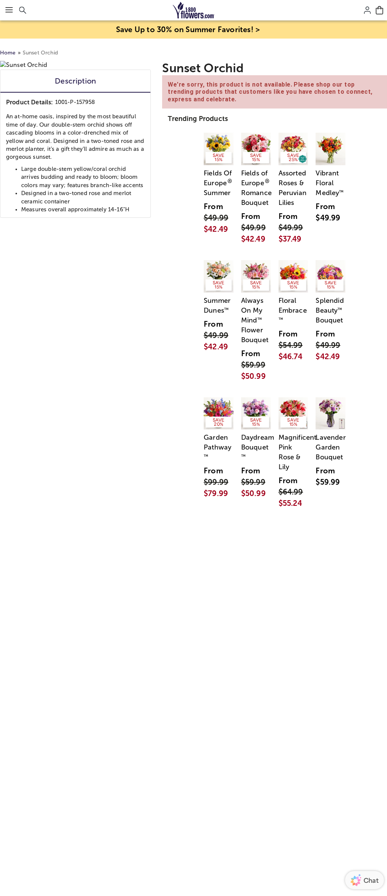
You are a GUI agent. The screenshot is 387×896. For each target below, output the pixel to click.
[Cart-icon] (379, 10)
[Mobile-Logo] (194, 10)
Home (8, 53)
